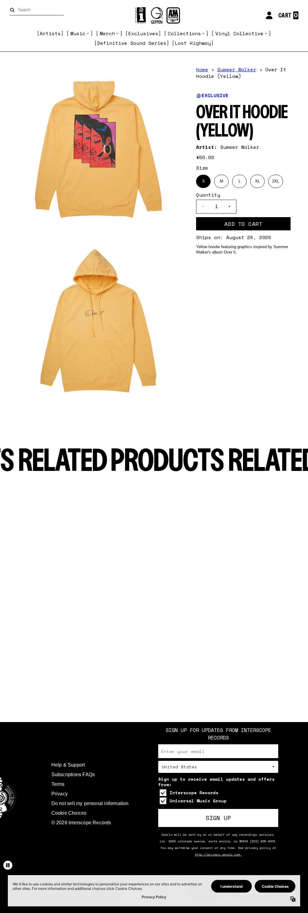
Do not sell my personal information (90, 803)
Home (202, 69)
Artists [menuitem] (50, 33)
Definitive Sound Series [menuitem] (131, 43)
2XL (275, 181)
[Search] (13, 10)
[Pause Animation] (7, 865)
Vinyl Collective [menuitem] (239, 33)
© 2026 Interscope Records (81, 822)
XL (257, 181)
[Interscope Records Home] (154, 15)
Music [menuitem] (77, 33)
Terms (58, 784)
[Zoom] (98, 149)
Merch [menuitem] (107, 33)
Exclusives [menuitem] (143, 33)
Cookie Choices (69, 813)
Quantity (208, 195)
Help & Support (68, 764)
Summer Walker (236, 69)
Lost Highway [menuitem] (193, 43)
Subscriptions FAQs (73, 774)
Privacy (59, 793)
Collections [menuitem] (184, 33)
